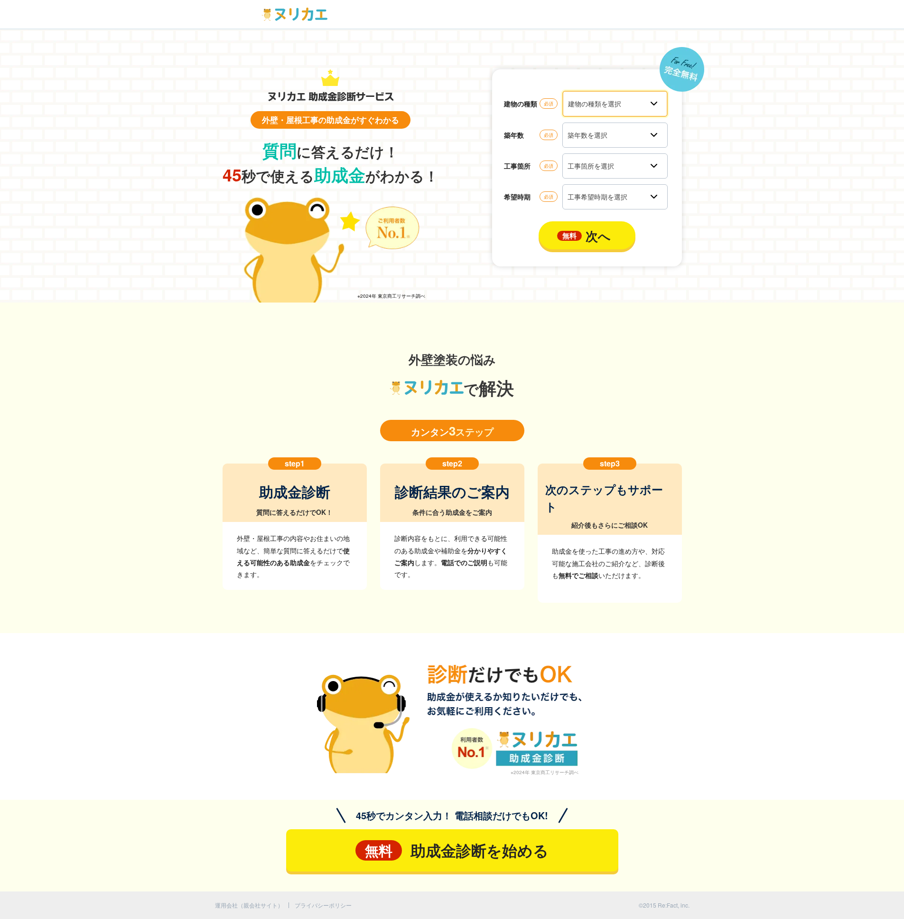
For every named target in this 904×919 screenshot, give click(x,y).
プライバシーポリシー (323, 905)
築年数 (514, 135)
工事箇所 (517, 166)
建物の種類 (520, 103)
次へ (586, 236)
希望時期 (517, 196)
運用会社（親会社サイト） (249, 905)
